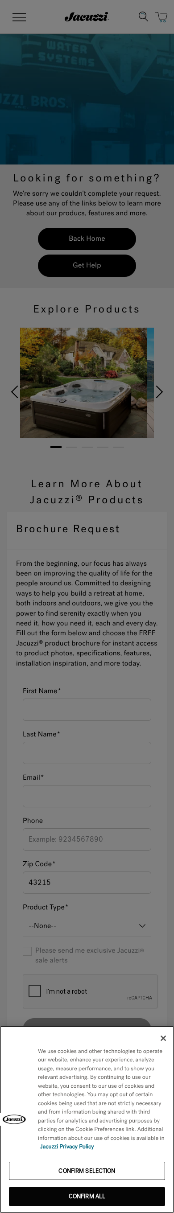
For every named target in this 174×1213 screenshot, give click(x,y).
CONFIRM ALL (87, 1196)
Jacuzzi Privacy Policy (67, 1147)
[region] (87, 1119)
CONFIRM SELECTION (86, 1171)
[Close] (163, 1038)
